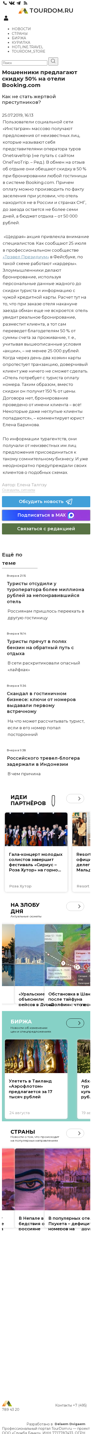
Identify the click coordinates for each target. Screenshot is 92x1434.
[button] (71, 798)
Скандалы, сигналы (18, 489)
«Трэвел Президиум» (26, 256)
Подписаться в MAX (41, 515)
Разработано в (55, 1424)
